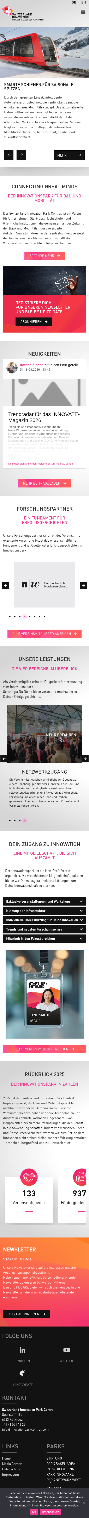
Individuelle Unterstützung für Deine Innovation (42, 920)
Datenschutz (11, 1469)
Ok (34, 1511)
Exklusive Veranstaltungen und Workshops (38, 901)
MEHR (62, 155)
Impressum (10, 1474)
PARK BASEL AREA (61, 1463)
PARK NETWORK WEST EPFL (64, 1481)
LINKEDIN (22, 1361)
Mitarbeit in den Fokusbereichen (30, 938)
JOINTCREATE (22, 1384)
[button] (83, 12)
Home (6, 1458)
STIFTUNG (54, 1458)
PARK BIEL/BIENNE (62, 1469)
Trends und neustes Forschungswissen (35, 929)
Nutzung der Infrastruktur (26, 910)
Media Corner (12, 1463)
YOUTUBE (67, 1361)
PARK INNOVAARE (60, 1474)
